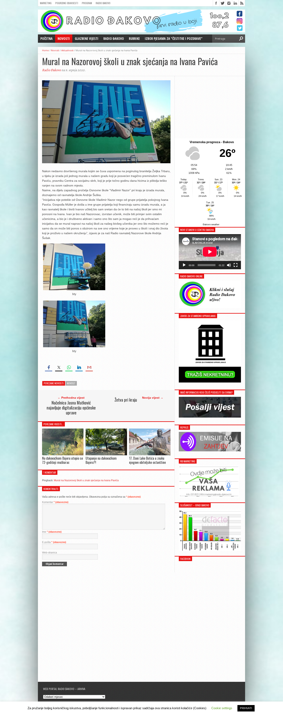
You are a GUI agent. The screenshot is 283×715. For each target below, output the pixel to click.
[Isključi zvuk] (229, 265)
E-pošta (54, 542)
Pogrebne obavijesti (66, 3)
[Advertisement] (210, 107)
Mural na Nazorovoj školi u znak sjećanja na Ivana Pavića (86, 480)
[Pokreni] (184, 265)
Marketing (46, 3)
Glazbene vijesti (86, 38)
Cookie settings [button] (221, 708)
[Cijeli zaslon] (235, 265)
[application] (210, 251)
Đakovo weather (211, 224)
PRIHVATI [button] (246, 708)
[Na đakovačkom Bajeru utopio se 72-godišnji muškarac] (62, 454)
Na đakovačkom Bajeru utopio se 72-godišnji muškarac (62, 460)
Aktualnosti (67, 50)
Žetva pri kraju (126, 399)
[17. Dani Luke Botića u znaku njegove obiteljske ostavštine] (150, 454)
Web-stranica (49, 552)
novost (71, 383)
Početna (46, 38)
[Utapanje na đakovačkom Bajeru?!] (106, 454)
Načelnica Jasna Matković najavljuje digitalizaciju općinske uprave (71, 407)
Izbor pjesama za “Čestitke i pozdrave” (173, 38)
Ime (52, 531)
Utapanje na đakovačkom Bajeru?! (101, 460)
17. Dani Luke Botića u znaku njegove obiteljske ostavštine (147, 460)
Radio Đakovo (103, 3)
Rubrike (134, 38)
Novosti (64, 38)
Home (45, 50)
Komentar (55, 502)
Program (87, 3)
